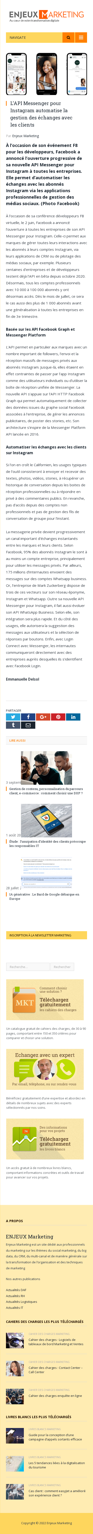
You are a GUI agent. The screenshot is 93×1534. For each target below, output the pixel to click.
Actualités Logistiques (21, 1301)
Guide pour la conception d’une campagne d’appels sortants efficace (55, 1437)
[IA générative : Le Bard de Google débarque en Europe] (46, 873)
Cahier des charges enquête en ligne (55, 1396)
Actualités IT (14, 1307)
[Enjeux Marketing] (47, 15)
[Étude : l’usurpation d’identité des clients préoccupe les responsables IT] (46, 820)
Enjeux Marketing (25, 136)
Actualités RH (15, 1296)
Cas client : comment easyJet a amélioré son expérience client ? (57, 1493)
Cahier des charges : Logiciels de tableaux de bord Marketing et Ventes (56, 1342)
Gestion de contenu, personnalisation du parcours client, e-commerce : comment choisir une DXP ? (46, 791)
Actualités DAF (16, 1290)
